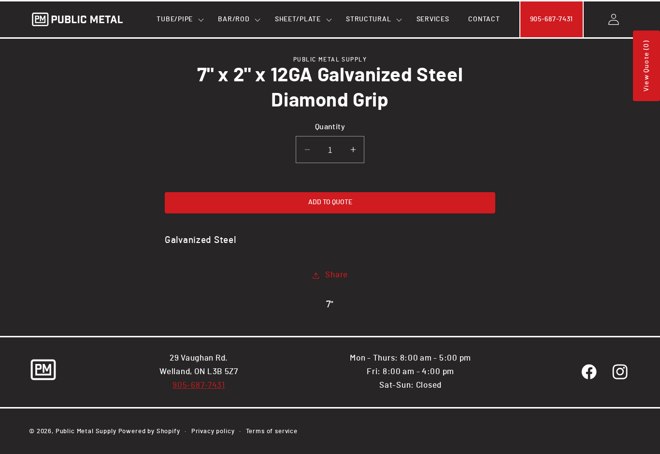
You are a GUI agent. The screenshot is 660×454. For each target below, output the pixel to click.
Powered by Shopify (149, 431)
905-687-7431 (198, 385)
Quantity (330, 127)
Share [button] (336, 275)
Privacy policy (213, 431)
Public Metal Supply (86, 431)
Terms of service (272, 431)
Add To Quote (330, 202)
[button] (177, 19)
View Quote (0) (646, 65)
